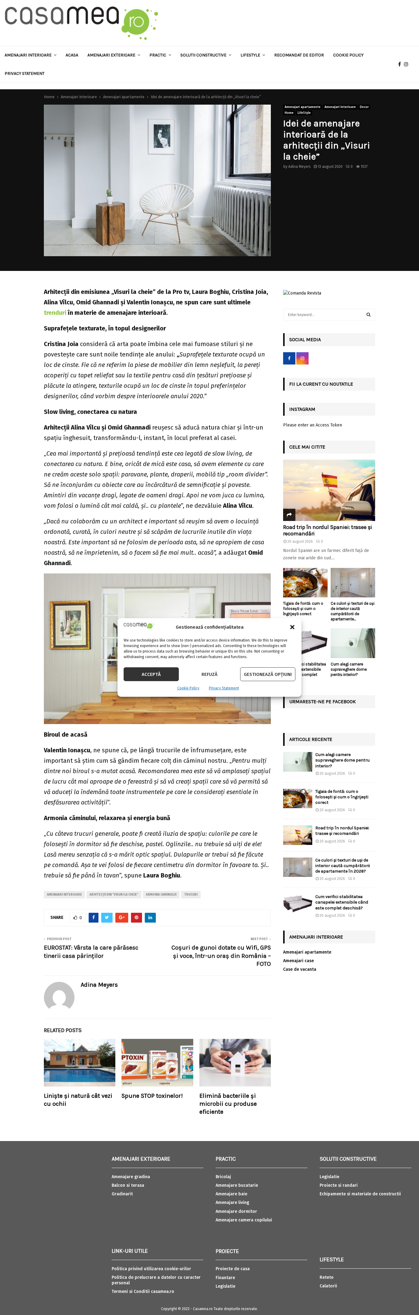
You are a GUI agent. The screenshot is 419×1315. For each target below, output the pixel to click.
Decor (364, 107)
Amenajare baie (231, 1194)
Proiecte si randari (339, 1185)
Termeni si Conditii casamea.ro (143, 1291)
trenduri (55, 312)
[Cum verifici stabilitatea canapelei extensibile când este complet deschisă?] (305, 643)
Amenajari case (298, 960)
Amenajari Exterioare (111, 55)
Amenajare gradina (131, 1176)
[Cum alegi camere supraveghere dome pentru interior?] (353, 643)
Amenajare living (232, 1202)
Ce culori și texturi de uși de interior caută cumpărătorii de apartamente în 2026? (342, 866)
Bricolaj (223, 1176)
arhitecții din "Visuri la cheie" (114, 895)
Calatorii (328, 1286)
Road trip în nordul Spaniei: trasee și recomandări (327, 530)
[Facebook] (401, 64)
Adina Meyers (299, 166)
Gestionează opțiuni (268, 674)
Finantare (225, 1277)
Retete (326, 1277)
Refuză (209, 674)
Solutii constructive (203, 55)
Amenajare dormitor (236, 1211)
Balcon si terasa (128, 1185)
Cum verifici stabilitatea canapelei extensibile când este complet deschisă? (304, 672)
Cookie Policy (188, 688)
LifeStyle (304, 113)
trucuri (191, 895)
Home (289, 113)
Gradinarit (122, 1194)
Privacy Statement (224, 688)
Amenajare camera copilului (244, 1220)
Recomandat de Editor (299, 55)
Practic (157, 55)
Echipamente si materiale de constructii (360, 1194)
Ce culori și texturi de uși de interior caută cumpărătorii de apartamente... (353, 611)
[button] (292, 627)
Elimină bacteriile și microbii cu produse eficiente (228, 1103)
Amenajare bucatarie (237, 1185)
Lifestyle (250, 55)
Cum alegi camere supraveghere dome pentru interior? (349, 669)
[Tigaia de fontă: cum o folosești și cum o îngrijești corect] (305, 583)
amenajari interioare (64, 895)
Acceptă (151, 674)
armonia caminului (161, 895)
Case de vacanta (299, 969)
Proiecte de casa (233, 1268)
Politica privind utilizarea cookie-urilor (151, 1268)
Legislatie (225, 1286)
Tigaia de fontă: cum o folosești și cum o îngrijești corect (303, 608)
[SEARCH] (368, 315)
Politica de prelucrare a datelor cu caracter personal (156, 1280)
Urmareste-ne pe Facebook (322, 701)
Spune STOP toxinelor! (152, 1095)
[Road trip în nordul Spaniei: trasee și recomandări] (329, 490)
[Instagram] (407, 64)
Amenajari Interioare (28, 55)
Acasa (72, 55)
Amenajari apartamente (303, 107)
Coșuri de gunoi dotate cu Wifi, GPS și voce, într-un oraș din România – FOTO (221, 955)
